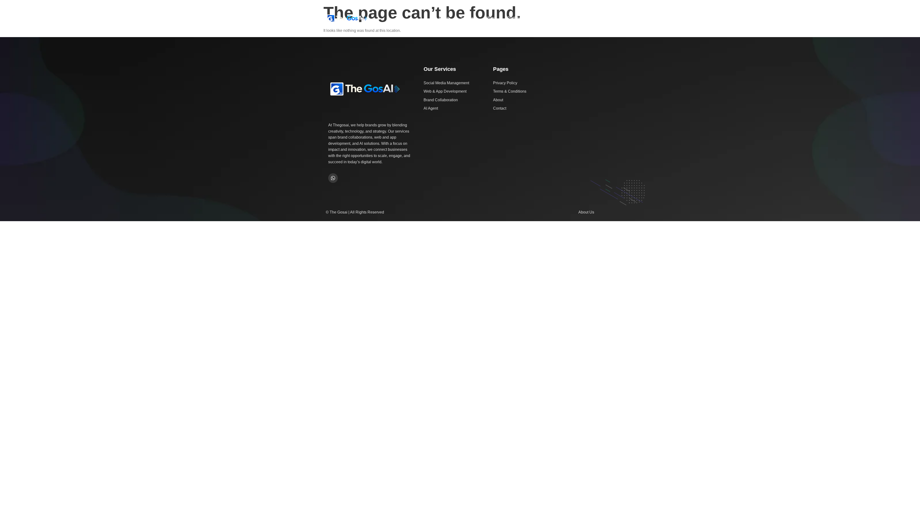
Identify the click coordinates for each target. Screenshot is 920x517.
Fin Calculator (545, 18)
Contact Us (578, 18)
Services (467, 18)
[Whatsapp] (333, 178)
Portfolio (514, 18)
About (443, 18)
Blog (491, 18)
